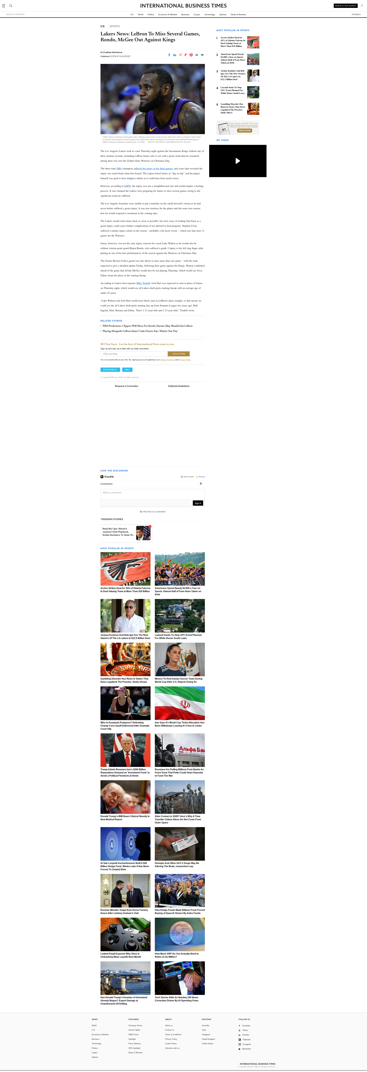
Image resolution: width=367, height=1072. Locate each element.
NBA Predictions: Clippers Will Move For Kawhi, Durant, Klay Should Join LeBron (148, 326)
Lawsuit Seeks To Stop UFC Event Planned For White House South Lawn (232, 90)
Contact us (169, 1030)
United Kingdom (208, 1039)
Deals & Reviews (238, 14)
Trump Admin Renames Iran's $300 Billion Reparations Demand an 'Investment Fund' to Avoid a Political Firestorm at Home (125, 772)
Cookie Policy (171, 1043)
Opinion (223, 14)
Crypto (197, 14)
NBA (119, 168)
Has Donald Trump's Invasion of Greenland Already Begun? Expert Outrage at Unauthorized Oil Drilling (123, 1000)
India (204, 1030)
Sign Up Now (244, 131)
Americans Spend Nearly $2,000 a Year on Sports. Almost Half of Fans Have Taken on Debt (178, 591)
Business (185, 14)
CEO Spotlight (134, 1048)
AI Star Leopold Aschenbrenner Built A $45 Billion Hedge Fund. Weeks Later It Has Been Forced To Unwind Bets (124, 866)
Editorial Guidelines (179, 386)
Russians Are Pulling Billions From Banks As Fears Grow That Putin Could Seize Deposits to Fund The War (179, 772)
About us (169, 1025)
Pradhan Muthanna (112, 52)
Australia (205, 1025)
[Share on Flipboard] (186, 54)
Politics (151, 14)
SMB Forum (133, 1034)
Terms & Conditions (173, 1034)
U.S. (132, 14)
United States (207, 1043)
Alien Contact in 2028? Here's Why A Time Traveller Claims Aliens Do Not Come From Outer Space (178, 819)
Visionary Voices (135, 1025)
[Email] (196, 54)
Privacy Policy (185, 360)
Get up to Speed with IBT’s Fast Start (242, 124)
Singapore (206, 1034)
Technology (209, 14)
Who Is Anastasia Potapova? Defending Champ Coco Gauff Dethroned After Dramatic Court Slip (125, 725)
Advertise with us (172, 1048)
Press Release (134, 1043)
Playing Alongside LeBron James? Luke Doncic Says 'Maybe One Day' (140, 331)
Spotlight (132, 1039)
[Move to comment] (202, 54)
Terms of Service (167, 360)
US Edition (356, 14)
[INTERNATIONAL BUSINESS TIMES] (183, 6)
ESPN (127, 186)
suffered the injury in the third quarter (153, 168)
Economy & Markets (167, 14)
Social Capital (134, 1030)
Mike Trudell (143, 283)
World (140, 14)
